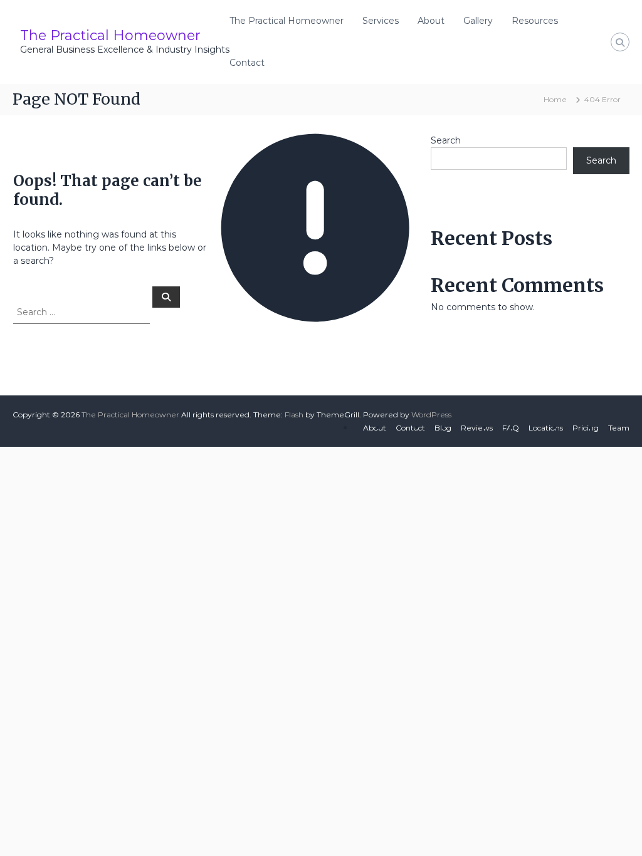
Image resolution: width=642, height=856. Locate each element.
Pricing (585, 427)
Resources (535, 20)
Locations (546, 427)
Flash (294, 414)
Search (446, 140)
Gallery (478, 20)
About (431, 20)
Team (618, 427)
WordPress (431, 414)
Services (380, 20)
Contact (247, 62)
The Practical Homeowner (110, 35)
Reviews (477, 427)
